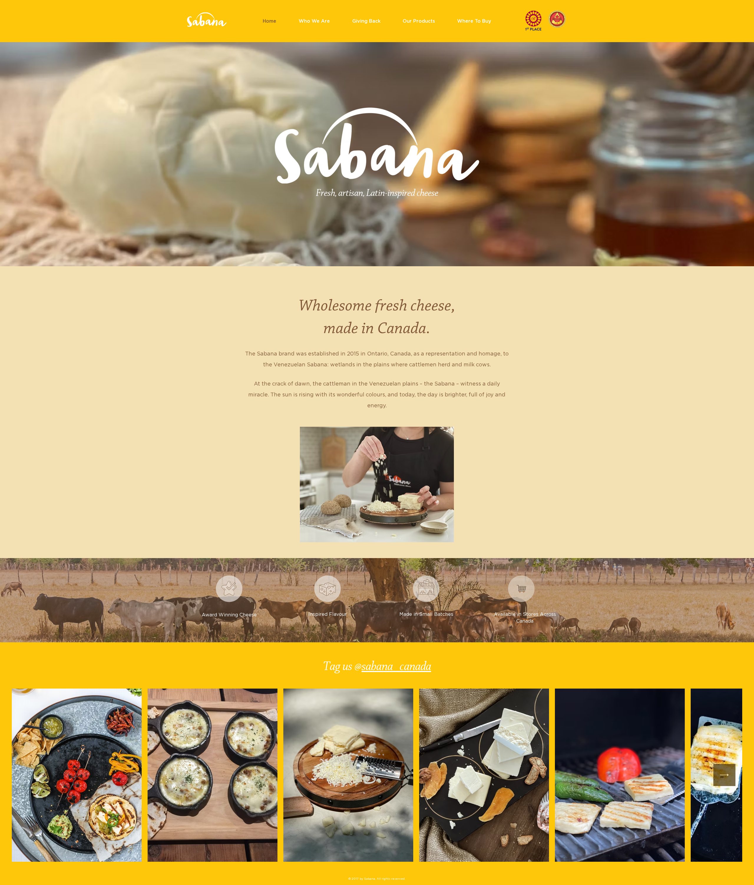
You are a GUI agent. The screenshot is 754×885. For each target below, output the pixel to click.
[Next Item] (724, 775)
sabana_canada (396, 667)
